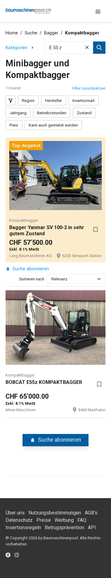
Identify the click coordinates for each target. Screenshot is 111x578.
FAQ (81, 520)
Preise (43, 520)
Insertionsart (83, 100)
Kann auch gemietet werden (53, 125)
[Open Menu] (98, 11)
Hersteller (53, 100)
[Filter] (10, 100)
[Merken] (95, 229)
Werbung (64, 520)
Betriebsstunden (51, 113)
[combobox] (51, 279)
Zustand (84, 113)
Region (28, 100)
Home (12, 33)
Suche (31, 33)
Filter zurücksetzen (88, 88)
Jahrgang (18, 113)
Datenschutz (19, 520)
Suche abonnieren (31, 268)
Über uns (15, 513)
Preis (14, 125)
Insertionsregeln (23, 527)
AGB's (91, 513)
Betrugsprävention (64, 527)
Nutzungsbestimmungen (54, 513)
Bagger (51, 33)
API (92, 527)
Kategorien (16, 47)
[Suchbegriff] (99, 47)
